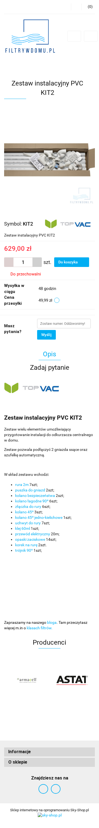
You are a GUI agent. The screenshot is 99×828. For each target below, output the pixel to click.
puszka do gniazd (30, 490)
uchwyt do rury (28, 523)
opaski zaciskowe (30, 539)
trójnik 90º (24, 550)
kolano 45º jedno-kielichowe (38, 517)
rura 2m (22, 484)
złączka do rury (28, 506)
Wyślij (46, 334)
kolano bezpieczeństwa (35, 495)
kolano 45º (24, 512)
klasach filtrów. (40, 628)
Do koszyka (68, 262)
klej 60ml (22, 528)
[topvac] (68, 223)
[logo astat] (72, 680)
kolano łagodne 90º (31, 501)
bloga (52, 622)
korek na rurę (26, 545)
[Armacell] (27, 680)
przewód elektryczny (32, 534)
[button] (49, 751)
